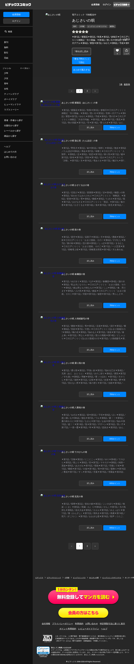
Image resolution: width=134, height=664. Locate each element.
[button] (43, 650)
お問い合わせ (91, 623)
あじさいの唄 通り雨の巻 (73, 363)
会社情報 (46, 623)
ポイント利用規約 (67, 629)
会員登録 (16, 14)
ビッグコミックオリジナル (111, 578)
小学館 (67, 578)
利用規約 (79, 623)
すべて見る (24, 68)
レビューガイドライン (88, 629)
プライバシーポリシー (62, 623)
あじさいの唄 (94, 578)
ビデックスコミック (54, 578)
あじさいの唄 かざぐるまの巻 (75, 185)
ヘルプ (104, 629)
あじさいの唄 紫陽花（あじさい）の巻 (80, 103)
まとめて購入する (81, 70)
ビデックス (39, 578)
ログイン (16, 21)
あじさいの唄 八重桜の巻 (73, 407)
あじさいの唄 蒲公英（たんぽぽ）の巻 (80, 140)
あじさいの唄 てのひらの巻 (74, 452)
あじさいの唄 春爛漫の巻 (73, 274)
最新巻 (127, 84)
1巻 (120, 84)
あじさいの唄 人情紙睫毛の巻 (75, 318)
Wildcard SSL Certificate (43, 655)
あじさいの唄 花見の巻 (72, 496)
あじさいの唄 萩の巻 (71, 229)
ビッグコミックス (79, 578)
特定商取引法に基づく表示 (112, 623)
